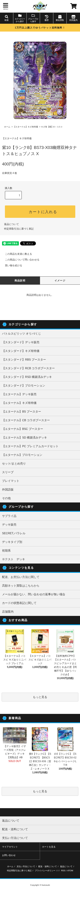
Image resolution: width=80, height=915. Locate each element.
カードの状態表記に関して (19, 603)
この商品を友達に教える (18, 253)
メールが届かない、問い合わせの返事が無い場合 (33, 594)
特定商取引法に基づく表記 (19, 228)
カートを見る (49, 846)
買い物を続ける (13, 265)
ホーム (7, 127)
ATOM (70, 870)
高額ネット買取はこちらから (20, 585)
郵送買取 (60, 20)
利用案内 (73, 20)
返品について (11, 224)
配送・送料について (47, 866)
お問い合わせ (9, 855)
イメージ (60, 280)
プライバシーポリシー (45, 870)
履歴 (47, 20)
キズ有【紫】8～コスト (52, 127)
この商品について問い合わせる (22, 259)
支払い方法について (26, 866)
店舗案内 (8, 611)
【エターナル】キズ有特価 (25, 127)
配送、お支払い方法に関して (20, 577)
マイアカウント (10, 846)
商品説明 (20, 280)
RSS (63, 870)
